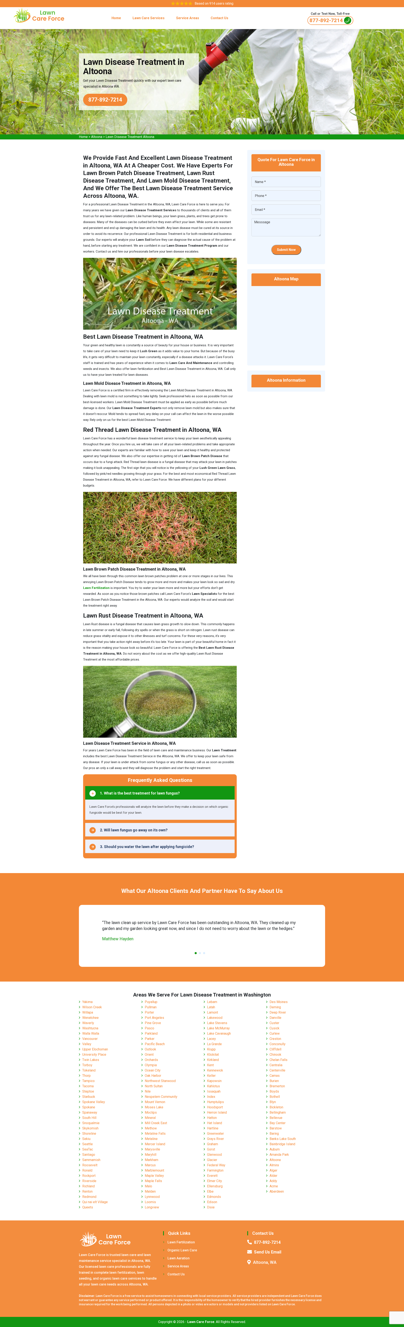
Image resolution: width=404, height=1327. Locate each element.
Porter (149, 1012)
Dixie (211, 1207)
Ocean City (153, 1070)
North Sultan (154, 1086)
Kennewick (215, 1070)
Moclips (151, 1112)
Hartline (212, 1128)
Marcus (150, 1165)
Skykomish (90, 1128)
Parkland (151, 1033)
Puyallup (151, 1002)
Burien (274, 1081)
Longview (152, 1207)
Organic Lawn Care (182, 1250)
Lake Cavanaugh (219, 1033)
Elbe (210, 1191)
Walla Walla (90, 1033)
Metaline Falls (155, 1134)
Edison (212, 1202)
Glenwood (214, 1155)
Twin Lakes (90, 1060)
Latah (211, 1007)
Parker (149, 1039)
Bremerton (277, 1086)
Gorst (211, 1149)
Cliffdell (275, 1049)
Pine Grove (153, 1023)
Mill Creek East (156, 1123)
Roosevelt (89, 1165)
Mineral (150, 1118)
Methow (151, 1128)
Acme (274, 1186)
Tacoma (88, 1086)
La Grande (214, 1044)
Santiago (88, 1155)
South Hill (89, 1118)
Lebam (212, 1002)
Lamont (212, 1012)
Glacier (212, 1160)
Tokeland (89, 1070)
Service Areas (187, 18)
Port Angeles (154, 1018)
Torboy (87, 1065)
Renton (87, 1191)
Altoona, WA (264, 1262)
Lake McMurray (218, 1028)
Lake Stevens (217, 1023)
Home (116, 18)
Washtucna (90, 1028)
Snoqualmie (91, 1123)
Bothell (275, 1097)
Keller (211, 1076)
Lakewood (214, 1018)
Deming (275, 1007)
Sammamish (91, 1160)
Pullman (151, 1007)
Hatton (212, 1118)
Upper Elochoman (95, 1049)
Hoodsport (215, 1107)
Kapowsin (214, 1081)
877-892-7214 (326, 20)
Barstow (276, 1128)
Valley (86, 1044)
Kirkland (213, 1060)
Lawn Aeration (178, 1258)
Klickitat (213, 1055)
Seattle (87, 1144)
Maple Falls (153, 1181)
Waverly (88, 1023)
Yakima (87, 1002)
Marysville (152, 1149)
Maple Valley (154, 1176)
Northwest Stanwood (160, 1081)
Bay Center (278, 1123)
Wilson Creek (92, 1007)
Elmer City (214, 1181)
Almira (274, 1165)
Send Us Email (267, 1252)
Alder (273, 1176)
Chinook (275, 1055)
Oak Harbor (153, 1076)
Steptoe (88, 1091)
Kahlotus (213, 1086)
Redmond (89, 1197)
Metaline (151, 1139)
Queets (87, 1207)
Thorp (86, 1076)
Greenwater (215, 1134)
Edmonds (214, 1197)
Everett (212, 1176)
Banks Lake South (283, 1139)
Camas (275, 1076)
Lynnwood (152, 1197)
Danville (275, 1018)
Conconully (278, 1044)
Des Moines (279, 1002)
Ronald (87, 1170)
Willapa (87, 1012)
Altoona (96, 137)
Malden (150, 1191)
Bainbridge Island (282, 1144)
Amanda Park (279, 1155)
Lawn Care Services (149, 18)
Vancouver (90, 1039)
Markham (151, 1160)
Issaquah (214, 1091)
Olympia (151, 1065)
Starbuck (88, 1097)
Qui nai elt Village (95, 1202)
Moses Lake (154, 1107)
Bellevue (276, 1118)
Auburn (275, 1149)
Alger (273, 1170)
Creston (275, 1039)
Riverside (89, 1181)
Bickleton (276, 1107)
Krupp (211, 1049)
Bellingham (278, 1112)
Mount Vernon (155, 1102)
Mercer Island (155, 1144)
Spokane (88, 1107)
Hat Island (214, 1123)
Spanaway (89, 1112)
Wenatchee (90, 1018)
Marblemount (154, 1170)
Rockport (89, 1176)
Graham (212, 1144)
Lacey (211, 1039)
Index (211, 1097)
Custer (274, 1023)
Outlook (150, 1049)
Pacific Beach (155, 1044)
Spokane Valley (93, 1102)
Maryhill (150, 1155)
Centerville (277, 1070)
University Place (94, 1055)
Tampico (88, 1081)
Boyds (274, 1091)
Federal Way (216, 1165)
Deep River (278, 1012)
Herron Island (217, 1112)
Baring (274, 1134)
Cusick (274, 1028)
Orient (149, 1055)
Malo (148, 1186)
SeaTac (87, 1149)
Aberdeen (277, 1191)
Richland (88, 1186)
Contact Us (219, 18)
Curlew (275, 1033)
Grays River (215, 1139)
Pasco (149, 1028)
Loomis (150, 1202)
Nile (148, 1091)
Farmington (215, 1170)
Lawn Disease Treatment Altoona (130, 137)
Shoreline (89, 1134)
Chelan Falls (278, 1060)
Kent (210, 1065)
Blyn (273, 1102)
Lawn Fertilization (181, 1242)
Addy (273, 1181)
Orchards (151, 1060)
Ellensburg (215, 1186)
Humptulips (215, 1102)
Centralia (276, 1065)
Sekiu (86, 1139)
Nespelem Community (161, 1097)
